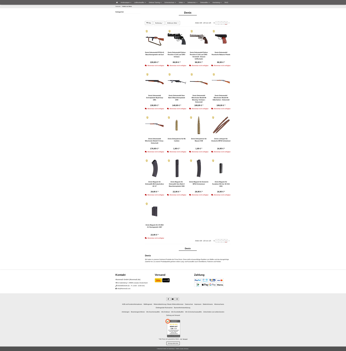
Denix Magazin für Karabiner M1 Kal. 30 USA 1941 (221, 184)
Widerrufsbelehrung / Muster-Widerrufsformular (168, 304)
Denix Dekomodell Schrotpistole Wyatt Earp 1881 (154, 98)
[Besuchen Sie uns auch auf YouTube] (172, 299)
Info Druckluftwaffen (177, 312)
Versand (185, 339)
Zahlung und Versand (173, 315)
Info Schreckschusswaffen (193, 312)
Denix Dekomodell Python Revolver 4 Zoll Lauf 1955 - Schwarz (177, 55)
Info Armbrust (165, 312)
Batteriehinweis (208, 304)
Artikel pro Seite (172, 23)
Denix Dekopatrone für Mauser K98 (199, 140)
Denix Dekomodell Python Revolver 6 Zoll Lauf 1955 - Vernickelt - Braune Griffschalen (199, 56)
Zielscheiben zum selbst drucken (213, 312)
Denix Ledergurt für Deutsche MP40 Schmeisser (221, 140)
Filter (149, 23)
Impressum (197, 304)
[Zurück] (214, 23)
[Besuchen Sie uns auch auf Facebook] (168, 299)
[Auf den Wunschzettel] (161, 32)
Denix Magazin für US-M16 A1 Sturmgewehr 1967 (155, 226)
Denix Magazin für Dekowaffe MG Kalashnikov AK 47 (154, 184)
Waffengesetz (148, 304)
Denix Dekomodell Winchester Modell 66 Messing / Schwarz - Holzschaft (199, 99)
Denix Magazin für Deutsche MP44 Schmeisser (198, 183)
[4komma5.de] (117, 2)
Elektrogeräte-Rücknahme (164, 307)
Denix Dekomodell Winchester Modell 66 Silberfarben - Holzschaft (221, 98)
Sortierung (158, 23)
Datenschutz (189, 304)
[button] (154, 39)
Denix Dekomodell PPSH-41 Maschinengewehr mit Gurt (154, 53)
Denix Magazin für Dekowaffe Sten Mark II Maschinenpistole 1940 (177, 184)
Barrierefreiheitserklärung (182, 307)
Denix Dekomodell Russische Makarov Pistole (221, 53)
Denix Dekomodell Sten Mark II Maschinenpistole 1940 (176, 98)
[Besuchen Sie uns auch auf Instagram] (177, 299)
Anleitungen (125, 312)
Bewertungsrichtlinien (138, 312)
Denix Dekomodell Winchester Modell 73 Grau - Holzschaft (154, 141)
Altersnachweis (219, 304)
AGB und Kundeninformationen (132, 304)
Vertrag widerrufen (173, 343)
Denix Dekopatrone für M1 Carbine (177, 140)
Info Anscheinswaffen (153, 312)
